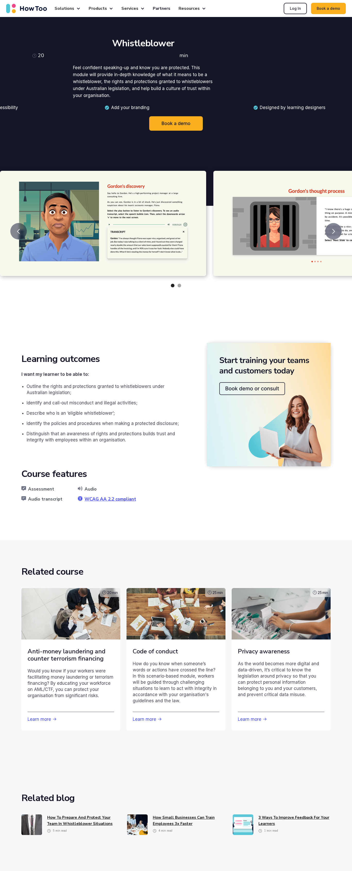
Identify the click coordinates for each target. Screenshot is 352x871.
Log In (295, 8)
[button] (67, 8)
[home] (26, 8)
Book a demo (328, 8)
